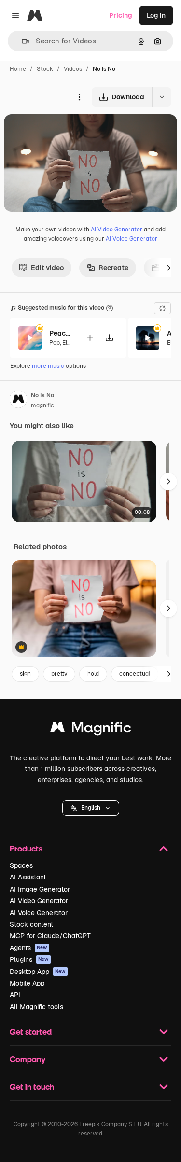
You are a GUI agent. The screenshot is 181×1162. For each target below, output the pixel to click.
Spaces (21, 865)
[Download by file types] (161, 97)
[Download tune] (109, 337)
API (15, 994)
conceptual (134, 673)
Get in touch (32, 1086)
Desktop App (38, 971)
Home (18, 69)
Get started (31, 1032)
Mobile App (27, 983)
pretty (59, 673)
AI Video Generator (116, 229)
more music (48, 366)
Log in (156, 15)
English (90, 807)
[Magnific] (90, 729)
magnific (42, 405)
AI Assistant (28, 877)
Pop (54, 343)
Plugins (29, 959)
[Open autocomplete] (21, 41)
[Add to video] (89, 337)
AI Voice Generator (131, 239)
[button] (90, 808)
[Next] (168, 267)
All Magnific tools (36, 1006)
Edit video (47, 267)
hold (93, 673)
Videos (73, 69)
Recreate (113, 267)
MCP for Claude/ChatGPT (50, 936)
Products (26, 848)
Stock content (31, 924)
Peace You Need (61, 333)
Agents (28, 948)
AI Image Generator (40, 889)
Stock (45, 69)
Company (27, 1059)
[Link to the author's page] (18, 401)
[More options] (79, 97)
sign (25, 673)
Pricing (120, 15)
